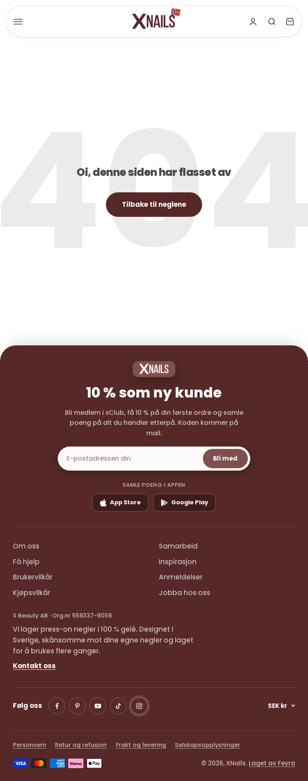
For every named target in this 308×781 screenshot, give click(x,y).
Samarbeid (178, 546)
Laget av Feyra (272, 763)
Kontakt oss (34, 666)
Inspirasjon (178, 562)
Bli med (225, 458)
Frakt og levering (141, 745)
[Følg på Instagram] (139, 706)
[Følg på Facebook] (57, 705)
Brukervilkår (33, 577)
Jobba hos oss (184, 592)
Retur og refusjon (81, 745)
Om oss (26, 546)
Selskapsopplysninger (207, 745)
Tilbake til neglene (154, 204)
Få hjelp (26, 562)
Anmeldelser (181, 577)
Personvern (29, 745)
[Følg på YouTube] (97, 705)
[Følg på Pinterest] (77, 705)
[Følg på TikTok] (118, 705)
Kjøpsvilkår (31, 592)
